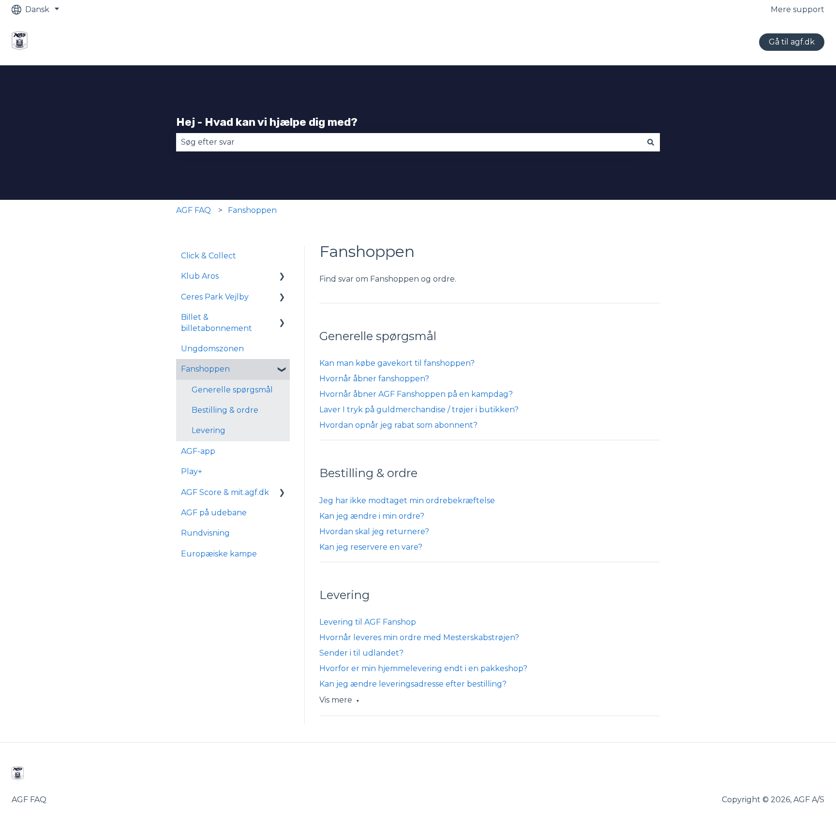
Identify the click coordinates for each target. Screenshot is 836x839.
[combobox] (409, 142)
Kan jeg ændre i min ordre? (371, 516)
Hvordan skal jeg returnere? (374, 531)
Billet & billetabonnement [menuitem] (216, 322)
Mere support (797, 9)
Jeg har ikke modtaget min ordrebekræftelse (407, 500)
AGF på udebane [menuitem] (214, 512)
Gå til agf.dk (792, 41)
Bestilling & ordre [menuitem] (225, 410)
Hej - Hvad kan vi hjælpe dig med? (267, 122)
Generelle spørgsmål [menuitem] (232, 389)
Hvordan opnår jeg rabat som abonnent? (398, 425)
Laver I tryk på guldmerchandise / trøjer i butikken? (419, 409)
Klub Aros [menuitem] (200, 276)
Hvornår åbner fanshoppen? (374, 378)
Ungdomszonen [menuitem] (212, 348)
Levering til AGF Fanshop (367, 622)
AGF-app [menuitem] (198, 451)
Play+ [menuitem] (191, 471)
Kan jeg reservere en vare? (370, 547)
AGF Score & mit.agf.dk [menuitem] (225, 492)
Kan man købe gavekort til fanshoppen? (397, 363)
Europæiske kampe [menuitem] (219, 553)
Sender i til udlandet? (361, 653)
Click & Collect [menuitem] (208, 255)
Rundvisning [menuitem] (205, 533)
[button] (282, 277)
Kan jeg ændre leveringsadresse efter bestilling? (413, 684)
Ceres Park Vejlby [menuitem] (215, 296)
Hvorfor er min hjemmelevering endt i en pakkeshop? (423, 668)
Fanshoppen (252, 210)
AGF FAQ (193, 210)
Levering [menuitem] (208, 430)
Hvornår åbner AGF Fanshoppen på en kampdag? (416, 394)
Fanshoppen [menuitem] (205, 369)
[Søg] (651, 142)
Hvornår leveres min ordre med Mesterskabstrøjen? (419, 637)
